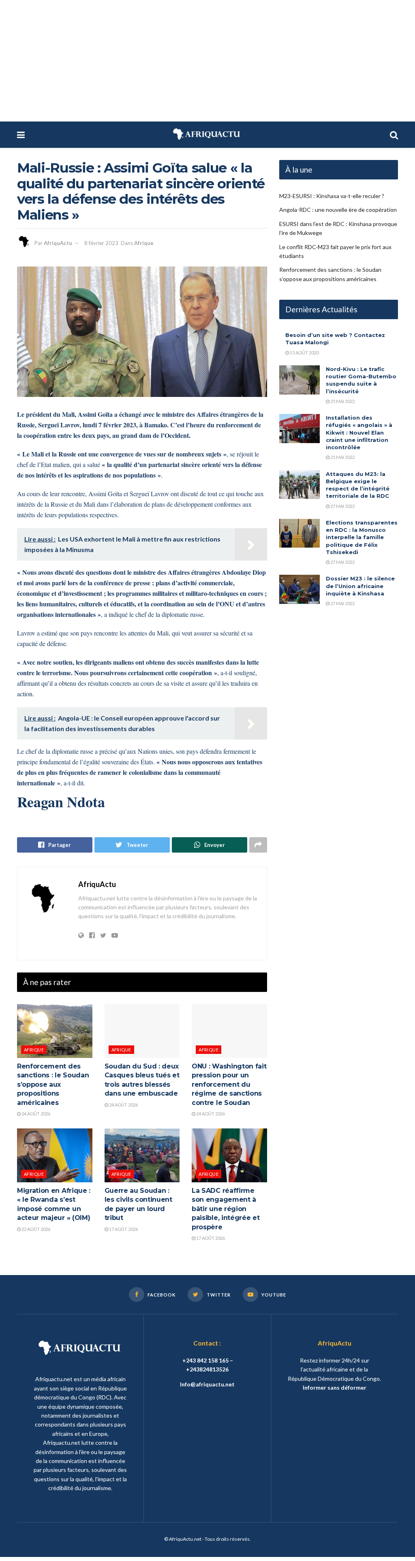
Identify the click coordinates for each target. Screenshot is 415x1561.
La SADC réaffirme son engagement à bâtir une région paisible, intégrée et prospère (225, 1209)
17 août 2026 (123, 1229)
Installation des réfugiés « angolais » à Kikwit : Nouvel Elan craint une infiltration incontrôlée (359, 432)
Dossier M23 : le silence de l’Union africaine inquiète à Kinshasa (360, 585)
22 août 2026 (35, 1229)
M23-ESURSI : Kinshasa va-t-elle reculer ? (331, 195)
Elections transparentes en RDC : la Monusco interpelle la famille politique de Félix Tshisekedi (362, 537)
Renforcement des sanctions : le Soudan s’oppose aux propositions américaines (53, 1084)
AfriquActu (58, 243)
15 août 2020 (304, 352)
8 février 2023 (101, 243)
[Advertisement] (207, 60)
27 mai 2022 (342, 506)
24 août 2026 (35, 1113)
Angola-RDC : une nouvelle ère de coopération (338, 209)
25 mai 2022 (342, 401)
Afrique (144, 243)
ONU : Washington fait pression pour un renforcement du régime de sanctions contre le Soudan (229, 1084)
